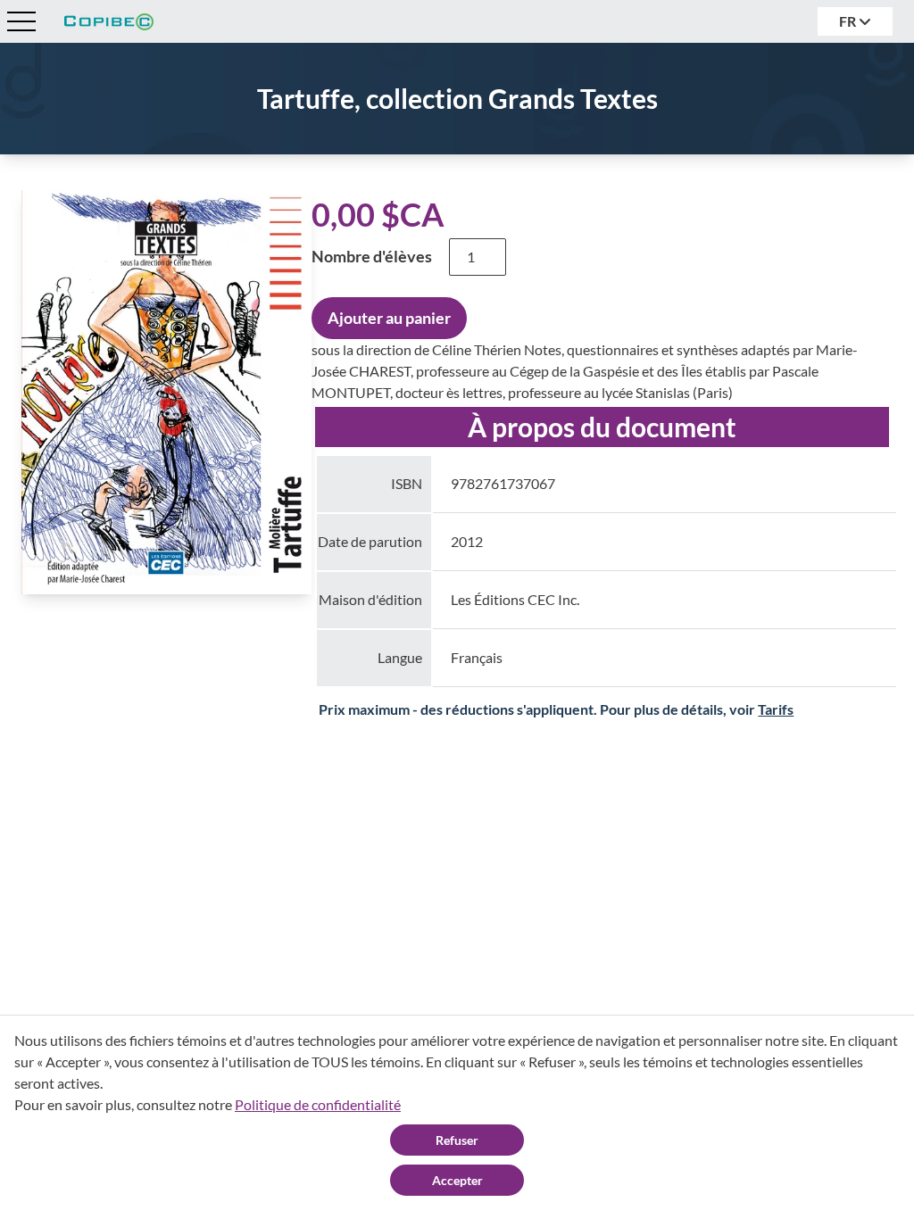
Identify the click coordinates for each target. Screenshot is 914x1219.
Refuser (457, 1140)
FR (849, 20)
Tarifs (776, 709)
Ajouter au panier (389, 318)
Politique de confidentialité (318, 1104)
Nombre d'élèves (372, 256)
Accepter (457, 1180)
